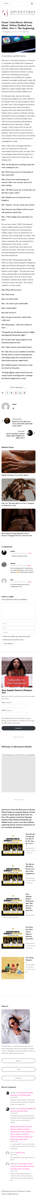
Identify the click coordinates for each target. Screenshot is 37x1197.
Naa (11, 580)
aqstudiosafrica (30, 848)
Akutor (12, 563)
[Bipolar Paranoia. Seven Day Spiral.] (18, 461)
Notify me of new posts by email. (13, 640)
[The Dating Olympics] (13, 968)
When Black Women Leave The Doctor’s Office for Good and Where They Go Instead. (22, 1166)
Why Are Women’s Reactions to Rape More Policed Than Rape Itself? (21, 1136)
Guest (27, 31)
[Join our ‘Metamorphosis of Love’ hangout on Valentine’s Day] (18, 489)
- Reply (29, 553)
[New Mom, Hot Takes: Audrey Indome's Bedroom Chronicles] (13, 937)
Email (7, 710)
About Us (18, 1061)
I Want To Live (20, 1153)
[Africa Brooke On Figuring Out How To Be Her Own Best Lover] (13, 844)
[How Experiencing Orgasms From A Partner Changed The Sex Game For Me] (18, 520)
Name (7, 702)
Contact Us (18, 1078)
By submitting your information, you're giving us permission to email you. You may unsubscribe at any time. (18, 720)
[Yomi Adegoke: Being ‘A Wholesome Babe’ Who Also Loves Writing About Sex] (13, 904)
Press (18, 1069)
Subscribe (18, 728)
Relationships (7, 31)
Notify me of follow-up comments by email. (16, 636)
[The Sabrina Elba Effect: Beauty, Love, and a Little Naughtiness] (13, 874)
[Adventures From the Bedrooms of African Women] (18, 13)
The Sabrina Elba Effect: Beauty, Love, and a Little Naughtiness (30, 868)
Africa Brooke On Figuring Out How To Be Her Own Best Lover (30, 838)
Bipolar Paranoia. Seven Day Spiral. (15, 475)
